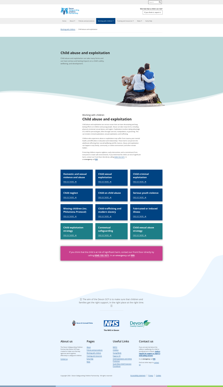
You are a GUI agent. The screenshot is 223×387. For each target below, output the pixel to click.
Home (64, 21)
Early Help (148, 21)
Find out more (68, 182)
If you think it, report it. (152, 12)
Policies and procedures (86, 21)
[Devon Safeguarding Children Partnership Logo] (71, 14)
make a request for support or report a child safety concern (149, 353)
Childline (115, 350)
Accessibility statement (137, 375)
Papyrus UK (116, 356)
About (72, 21)
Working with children (105, 21)
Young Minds (117, 353)
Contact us (64, 359)
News (139, 21)
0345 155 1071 (119, 157)
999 (96, 159)
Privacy (150, 375)
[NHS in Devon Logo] (111, 325)
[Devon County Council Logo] (140, 324)
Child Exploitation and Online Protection (122, 360)
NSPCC (115, 347)
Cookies (158, 375)
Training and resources (124, 21)
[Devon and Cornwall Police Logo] (82, 323)
